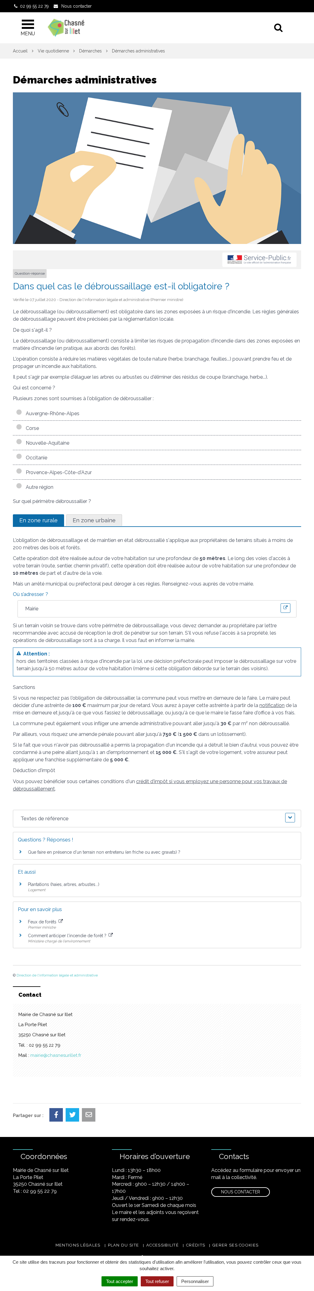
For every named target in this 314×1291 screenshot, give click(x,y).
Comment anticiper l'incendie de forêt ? (68, 935)
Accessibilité (162, 1245)
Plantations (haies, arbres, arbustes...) (63, 884)
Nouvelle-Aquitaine (46, 443)
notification (272, 705)
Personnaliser (195, 1281)
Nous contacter (240, 1191)
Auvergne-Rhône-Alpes (51, 413)
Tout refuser (157, 1281)
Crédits (195, 1245)
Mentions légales (78, 1245)
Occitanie (35, 458)
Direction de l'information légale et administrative (57, 975)
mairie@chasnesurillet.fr (55, 1055)
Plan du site (123, 1245)
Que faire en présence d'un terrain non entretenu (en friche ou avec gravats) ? (104, 852)
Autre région (38, 487)
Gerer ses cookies (235, 1245)
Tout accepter (119, 1281)
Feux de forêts (43, 921)
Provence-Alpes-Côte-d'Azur (57, 472)
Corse (31, 428)
